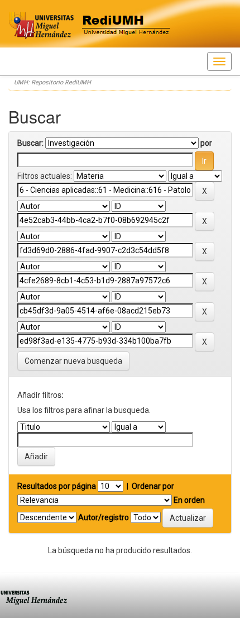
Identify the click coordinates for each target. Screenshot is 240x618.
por (206, 143)
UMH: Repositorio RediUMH (52, 82)
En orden (189, 500)
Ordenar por (153, 486)
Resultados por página (56, 486)
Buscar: (30, 143)
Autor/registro (103, 517)
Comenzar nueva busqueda (73, 360)
